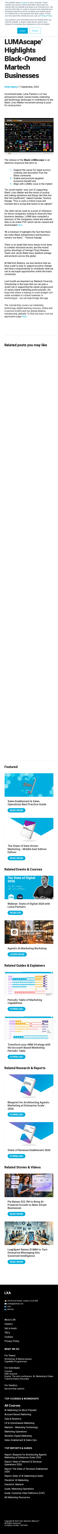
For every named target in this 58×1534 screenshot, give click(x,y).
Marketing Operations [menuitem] (15, 1431)
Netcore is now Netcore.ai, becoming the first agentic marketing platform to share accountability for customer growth (26, 470)
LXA (9, 1307)
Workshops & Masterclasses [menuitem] (18, 1359)
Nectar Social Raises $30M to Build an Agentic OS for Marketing (27, 666)
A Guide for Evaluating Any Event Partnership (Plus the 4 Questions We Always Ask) (29, 438)
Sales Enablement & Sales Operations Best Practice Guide (27, 803)
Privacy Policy (46, 15)
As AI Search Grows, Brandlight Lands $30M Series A (28, 694)
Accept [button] (22, 30)
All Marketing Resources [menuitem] (17, 1497)
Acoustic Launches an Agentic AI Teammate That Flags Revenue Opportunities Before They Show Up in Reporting (27, 407)
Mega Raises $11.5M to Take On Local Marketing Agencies (28, 638)
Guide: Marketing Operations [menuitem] (19, 1488)
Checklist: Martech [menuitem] (14, 1484)
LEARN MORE (17, 954)
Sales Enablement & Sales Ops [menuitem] (20, 1440)
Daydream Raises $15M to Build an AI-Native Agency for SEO (28, 557)
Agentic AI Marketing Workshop (27, 948)
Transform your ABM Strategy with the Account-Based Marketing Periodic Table (29, 1047)
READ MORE (16, 810)
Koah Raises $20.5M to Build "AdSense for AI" (26, 612)
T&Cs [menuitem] (7, 1332)
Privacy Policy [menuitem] (11, 1341)
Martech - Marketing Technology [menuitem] (21, 1427)
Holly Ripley (10, 86)
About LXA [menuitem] (9, 1319)
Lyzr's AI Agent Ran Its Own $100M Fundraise (25, 720)
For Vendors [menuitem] (10, 1385)
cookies (24, 2)
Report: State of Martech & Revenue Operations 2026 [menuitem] (23, 1463)
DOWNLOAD (16, 1009)
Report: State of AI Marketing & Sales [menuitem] (23, 1476)
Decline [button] (35, 30)
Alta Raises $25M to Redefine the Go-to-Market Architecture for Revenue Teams (28, 529)
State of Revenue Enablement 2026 (29, 1150)
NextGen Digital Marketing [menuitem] (18, 1435)
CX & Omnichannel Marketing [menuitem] (19, 1423)
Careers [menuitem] (8, 1324)
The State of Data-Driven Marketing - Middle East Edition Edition (27, 849)
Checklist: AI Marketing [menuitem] (16, 1480)
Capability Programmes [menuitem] (15, 1361)
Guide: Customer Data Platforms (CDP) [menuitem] (24, 1493)
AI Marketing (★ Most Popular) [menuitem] (20, 1410)
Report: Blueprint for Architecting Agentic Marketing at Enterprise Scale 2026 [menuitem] (25, 1456)
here (20, 225)
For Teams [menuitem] (9, 1355)
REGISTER (15, 912)
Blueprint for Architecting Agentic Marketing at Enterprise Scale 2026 (28, 1105)
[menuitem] (12, 1405)
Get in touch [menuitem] (10, 1328)
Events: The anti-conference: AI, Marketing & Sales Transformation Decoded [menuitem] (28, 1377)
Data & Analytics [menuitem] (12, 1418)
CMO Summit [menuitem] (10, 1374)
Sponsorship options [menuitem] (14, 1388)
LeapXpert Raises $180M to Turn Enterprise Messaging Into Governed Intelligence (29, 376)
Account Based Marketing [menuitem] (17, 1414)
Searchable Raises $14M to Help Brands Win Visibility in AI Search (28, 584)
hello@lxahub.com (15, 1304)
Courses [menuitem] (8, 1371)
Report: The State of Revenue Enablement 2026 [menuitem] (26, 1470)
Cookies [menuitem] (8, 1336)
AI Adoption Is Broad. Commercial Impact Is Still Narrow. (25, 748)
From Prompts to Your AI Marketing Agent (24, 501)
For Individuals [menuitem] (12, 1367)
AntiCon (10, 1309)
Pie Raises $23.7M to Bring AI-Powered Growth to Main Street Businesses (27, 1204)
